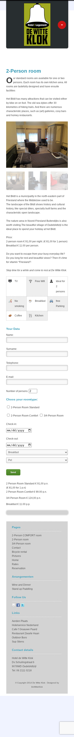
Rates (15, 564)
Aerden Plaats (20, 621)
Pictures (16, 556)
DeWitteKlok (37, 687)
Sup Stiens (18, 641)
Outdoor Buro (19, 637)
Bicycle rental (19, 551)
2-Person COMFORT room (27, 535)
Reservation (18, 568)
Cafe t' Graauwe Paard (24, 629)
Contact (16, 547)
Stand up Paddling (22, 589)
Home (15, 560)
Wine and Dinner (21, 584)
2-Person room (20, 539)
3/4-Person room (21, 543)
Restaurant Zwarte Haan (25, 633)
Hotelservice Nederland (25, 625)
